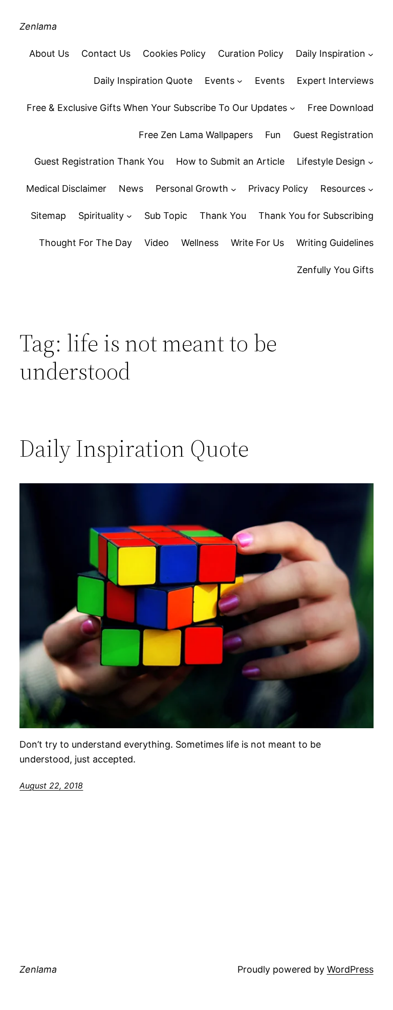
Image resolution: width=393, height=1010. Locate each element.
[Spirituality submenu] (129, 216)
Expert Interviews (335, 80)
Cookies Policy (174, 53)
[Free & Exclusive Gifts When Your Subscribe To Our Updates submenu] (292, 108)
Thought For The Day (85, 242)
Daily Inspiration (330, 53)
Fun (273, 134)
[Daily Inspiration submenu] (371, 54)
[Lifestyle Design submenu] (371, 162)
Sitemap (48, 215)
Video (156, 242)
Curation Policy (250, 53)
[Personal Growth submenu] (233, 189)
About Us (49, 53)
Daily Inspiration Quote (143, 80)
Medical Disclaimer (66, 188)
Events (219, 80)
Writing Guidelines (335, 242)
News (131, 188)
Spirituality (101, 215)
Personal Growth (192, 188)
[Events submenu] (240, 81)
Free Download (341, 107)
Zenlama (38, 26)
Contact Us (105, 53)
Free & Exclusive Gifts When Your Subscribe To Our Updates (157, 107)
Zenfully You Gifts (335, 269)
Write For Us (257, 242)
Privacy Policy (278, 188)
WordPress (350, 969)
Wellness (200, 242)
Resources (342, 188)
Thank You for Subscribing (316, 215)
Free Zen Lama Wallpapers (196, 134)
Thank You (223, 215)
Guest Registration (333, 134)
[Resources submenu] (371, 189)
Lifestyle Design (331, 161)
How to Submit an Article (230, 161)
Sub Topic (165, 215)
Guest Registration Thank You (99, 161)
